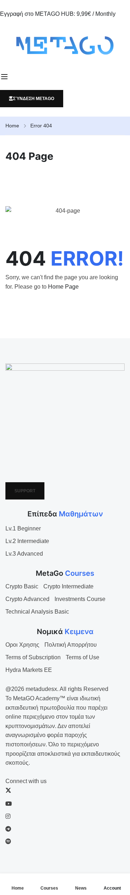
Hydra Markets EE (28, 670)
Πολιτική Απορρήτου (70, 645)
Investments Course (80, 599)
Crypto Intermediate (68, 586)
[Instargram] (7, 816)
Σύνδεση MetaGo (33, 98)
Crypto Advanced (27, 599)
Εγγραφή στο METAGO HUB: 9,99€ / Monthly (58, 14)
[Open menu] (5, 76)
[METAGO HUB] (65, 45)
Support (24, 490)
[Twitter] (8, 791)
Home (12, 125)
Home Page (63, 287)
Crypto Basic (21, 586)
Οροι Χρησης (22, 645)
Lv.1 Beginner (23, 528)
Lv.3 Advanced (24, 554)
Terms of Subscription (33, 657)
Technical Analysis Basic (37, 612)
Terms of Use (82, 657)
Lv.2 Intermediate (27, 541)
